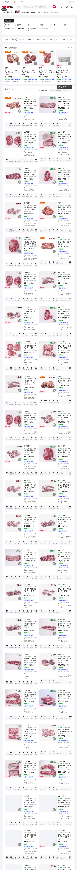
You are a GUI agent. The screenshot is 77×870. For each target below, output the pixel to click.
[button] (6, 39)
